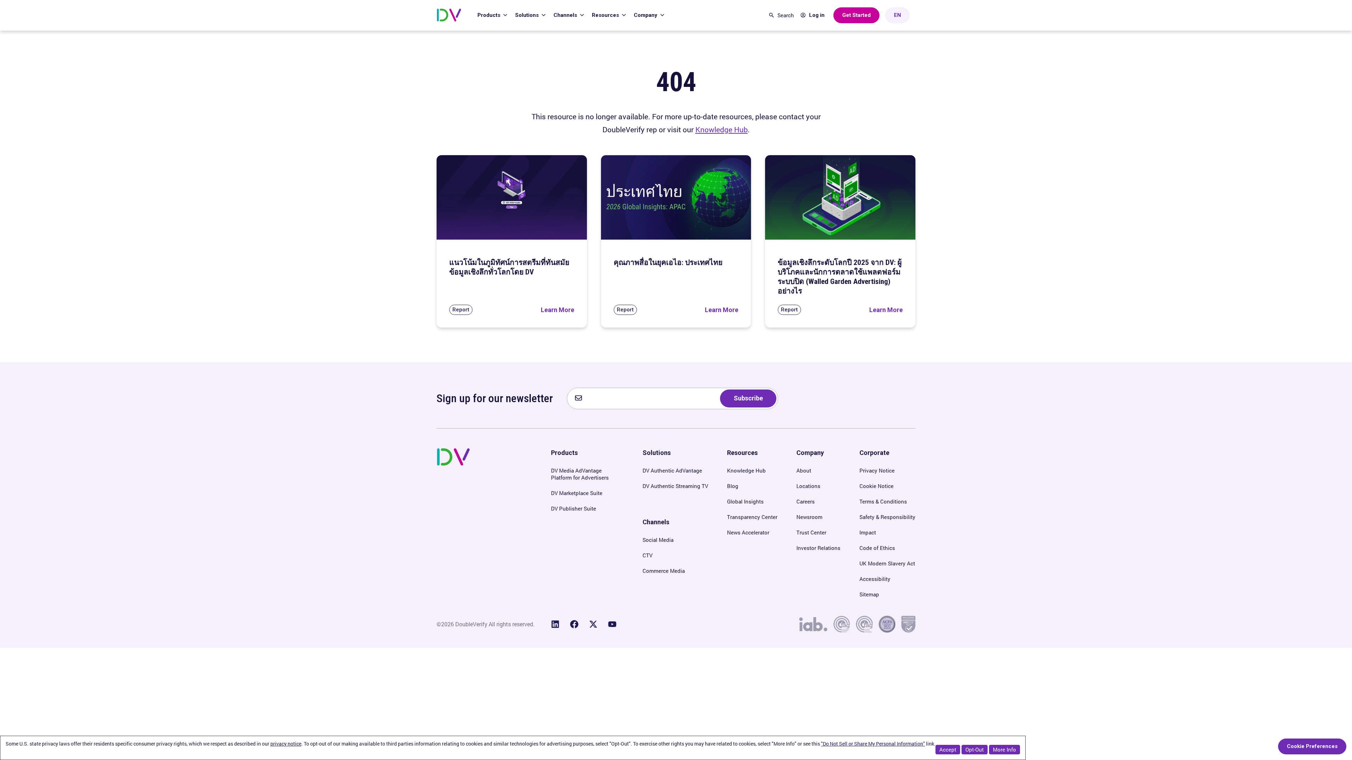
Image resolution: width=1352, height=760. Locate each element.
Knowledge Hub (721, 129)
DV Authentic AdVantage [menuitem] (672, 470)
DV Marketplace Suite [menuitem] (576, 492)
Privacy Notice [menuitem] (877, 470)
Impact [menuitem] (867, 532)
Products (489, 15)
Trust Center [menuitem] (811, 532)
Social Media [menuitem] (658, 539)
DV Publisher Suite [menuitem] (573, 508)
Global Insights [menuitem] (745, 501)
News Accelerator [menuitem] (748, 532)
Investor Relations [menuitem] (818, 547)
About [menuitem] (803, 470)
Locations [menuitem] (808, 485)
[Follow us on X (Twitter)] (593, 624)
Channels (565, 15)
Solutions (527, 15)
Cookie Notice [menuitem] (876, 485)
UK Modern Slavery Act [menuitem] (887, 563)
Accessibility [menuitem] (874, 578)
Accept (947, 749)
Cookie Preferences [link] (1312, 746)
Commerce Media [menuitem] (664, 570)
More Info (1004, 749)
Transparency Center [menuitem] (752, 516)
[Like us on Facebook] (574, 624)
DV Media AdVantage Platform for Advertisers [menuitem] (580, 474)
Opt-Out (974, 749)
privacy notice (285, 743)
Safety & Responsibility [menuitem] (887, 516)
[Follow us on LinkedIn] (555, 624)
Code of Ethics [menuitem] (877, 547)
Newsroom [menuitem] (809, 516)
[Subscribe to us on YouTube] (612, 624)
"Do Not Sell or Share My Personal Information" (873, 743)
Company (646, 15)
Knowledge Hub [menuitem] (746, 470)
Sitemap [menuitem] (869, 594)
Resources (606, 15)
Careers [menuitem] (805, 501)
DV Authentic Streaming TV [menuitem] (675, 485)
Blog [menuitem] (732, 485)
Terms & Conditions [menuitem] (883, 501)
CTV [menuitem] (647, 555)
